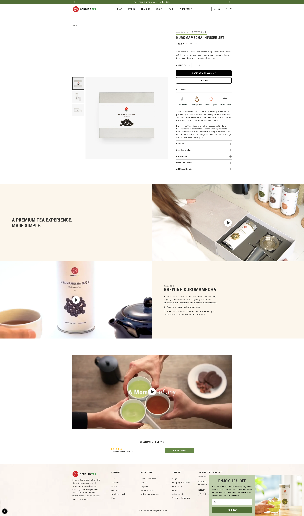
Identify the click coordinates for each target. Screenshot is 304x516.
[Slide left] (74, 2)
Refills (114, 486)
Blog (113, 498)
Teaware (115, 482)
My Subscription (147, 490)
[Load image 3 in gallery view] (78, 110)
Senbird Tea (147, 511)
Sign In (143, 482)
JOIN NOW (232, 510)
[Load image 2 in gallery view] (78, 97)
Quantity (181, 65)
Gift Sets (115, 490)
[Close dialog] (299, 478)
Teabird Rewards (148, 478)
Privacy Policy (178, 494)
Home (74, 25)
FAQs (174, 478)
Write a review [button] (179, 450)
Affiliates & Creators (149, 494)
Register (144, 486)
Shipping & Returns (181, 482)
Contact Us (177, 486)
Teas (113, 478)
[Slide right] (230, 2)
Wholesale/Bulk (118, 494)
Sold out (204, 80)
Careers (175, 490)
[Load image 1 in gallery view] (78, 83)
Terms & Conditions (181, 498)
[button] (225, 9)
